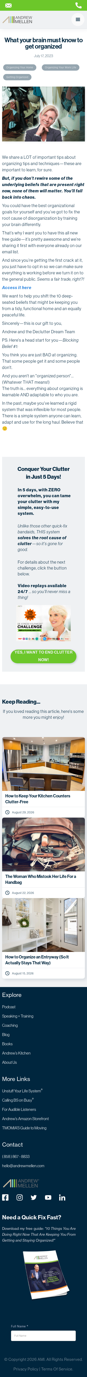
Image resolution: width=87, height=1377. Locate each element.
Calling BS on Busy (18, 1100)
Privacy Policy (26, 1369)
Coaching (10, 1025)
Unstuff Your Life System (22, 1090)
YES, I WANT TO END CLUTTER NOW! (43, 656)
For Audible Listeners (19, 1109)
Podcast (8, 1006)
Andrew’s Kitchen (16, 1053)
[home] (17, 19)
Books (7, 1043)
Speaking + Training (17, 1016)
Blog (6, 1034)
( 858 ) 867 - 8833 (16, 1156)
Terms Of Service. (57, 1369)
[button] (77, 19)
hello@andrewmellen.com (23, 1165)
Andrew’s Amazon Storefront (25, 1118)
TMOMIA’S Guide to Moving (24, 1127)
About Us (9, 1062)
